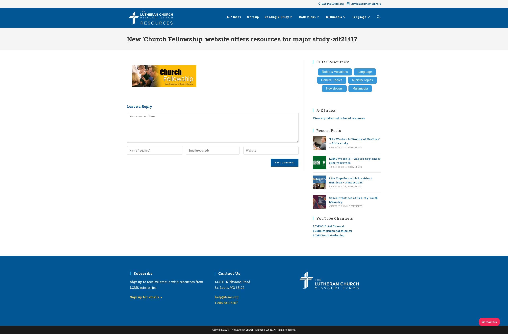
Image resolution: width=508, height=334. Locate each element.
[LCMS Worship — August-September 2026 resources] (319, 162)
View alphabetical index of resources (339, 118)
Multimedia (360, 88)
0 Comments (355, 147)
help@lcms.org (227, 297)
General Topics (331, 80)
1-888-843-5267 (226, 303)
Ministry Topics (362, 80)
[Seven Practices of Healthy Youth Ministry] (319, 202)
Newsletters (334, 88)
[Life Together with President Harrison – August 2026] (319, 182)
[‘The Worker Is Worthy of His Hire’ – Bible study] (319, 143)
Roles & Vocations (335, 71)
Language (365, 71)
